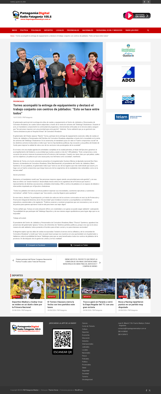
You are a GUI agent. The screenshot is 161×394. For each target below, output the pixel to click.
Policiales (36, 30)
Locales (60, 30)
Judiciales (85, 347)
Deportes (48, 30)
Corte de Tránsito (88, 326)
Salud (84, 368)
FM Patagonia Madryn (31, 390)
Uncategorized (87, 380)
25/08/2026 (16, 310)
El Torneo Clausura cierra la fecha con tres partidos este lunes (61, 305)
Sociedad (85, 374)
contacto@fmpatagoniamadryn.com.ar (132, 328)
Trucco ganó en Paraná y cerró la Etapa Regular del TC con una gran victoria (98, 305)
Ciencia (84, 323)
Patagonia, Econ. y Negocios (109, 30)
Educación (86, 338)
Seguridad (85, 371)
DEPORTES (17, 275)
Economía (85, 335)
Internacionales (87, 344)
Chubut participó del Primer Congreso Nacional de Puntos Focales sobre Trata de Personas (34, 260)
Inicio (14, 30)
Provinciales (73, 30)
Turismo (85, 377)
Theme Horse (53, 390)
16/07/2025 (17, 117)
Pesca (84, 356)
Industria (85, 341)
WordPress (79, 390)
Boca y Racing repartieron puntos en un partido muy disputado (130, 305)
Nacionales (87, 30)
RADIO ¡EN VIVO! (132, 30)
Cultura (84, 329)
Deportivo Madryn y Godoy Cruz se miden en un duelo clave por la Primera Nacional (27, 305)
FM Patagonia (27, 117)
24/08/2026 (52, 310)
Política (24, 30)
